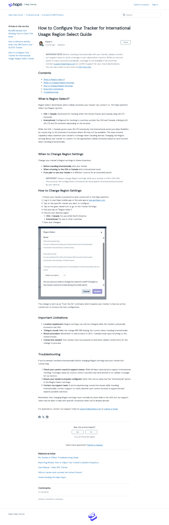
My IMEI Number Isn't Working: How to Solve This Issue (20, 33)
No (91, 432)
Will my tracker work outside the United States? (60, 472)
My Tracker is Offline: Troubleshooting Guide (58, 457)
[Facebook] (39, 417)
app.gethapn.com (97, 200)
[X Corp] (43, 417)
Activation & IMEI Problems (53, 15)
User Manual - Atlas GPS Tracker (53, 467)
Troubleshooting (32, 15)
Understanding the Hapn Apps (52, 477)
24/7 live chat (84, 67)
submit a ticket (111, 409)
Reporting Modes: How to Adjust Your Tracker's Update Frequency (68, 462)
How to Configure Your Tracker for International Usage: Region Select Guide (21, 55)
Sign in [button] (155, 4)
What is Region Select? (54, 79)
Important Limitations (53, 89)
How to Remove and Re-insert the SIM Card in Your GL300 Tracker (20, 44)
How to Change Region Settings (58, 86)
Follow (125, 42)
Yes (77, 432)
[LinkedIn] (47, 417)
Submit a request (141, 4)
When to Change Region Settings (59, 82)
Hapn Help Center (15, 15)
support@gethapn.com (64, 64)
